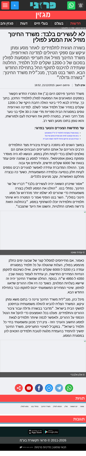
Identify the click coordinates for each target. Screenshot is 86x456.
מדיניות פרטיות (42, 447)
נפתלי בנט (34, 406)
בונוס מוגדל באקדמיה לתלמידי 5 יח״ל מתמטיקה (62, 133)
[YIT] (26, 447)
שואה (82, 406)
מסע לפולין (24, 406)
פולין (66, 406)
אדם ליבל (80, 85)
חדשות (75, 23)
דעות (23, 23)
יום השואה (74, 406)
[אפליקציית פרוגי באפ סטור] (35, 431)
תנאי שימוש (59, 447)
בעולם (59, 23)
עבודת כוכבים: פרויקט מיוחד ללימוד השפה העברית (61, 139)
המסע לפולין (57, 406)
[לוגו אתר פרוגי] (43, 5)
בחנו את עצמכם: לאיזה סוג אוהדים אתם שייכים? (62, 136)
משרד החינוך (45, 406)
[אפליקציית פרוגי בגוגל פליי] (51, 431)
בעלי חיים (41, 23)
